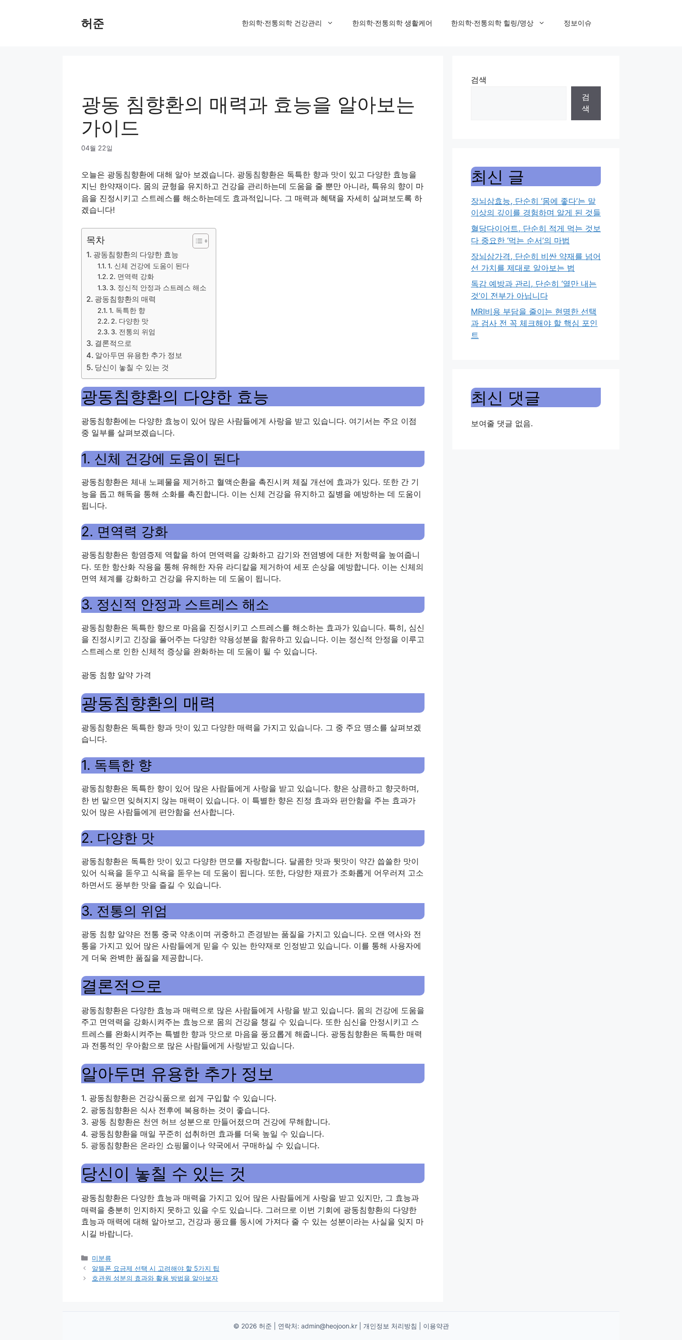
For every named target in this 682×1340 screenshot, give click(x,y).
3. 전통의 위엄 (133, 332)
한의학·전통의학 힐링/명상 (492, 23)
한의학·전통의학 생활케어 (392, 23)
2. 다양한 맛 (129, 321)
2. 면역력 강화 (131, 277)
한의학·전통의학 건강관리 (282, 23)
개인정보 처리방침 (390, 1326)
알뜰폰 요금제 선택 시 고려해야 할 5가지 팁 (155, 1268)
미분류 (101, 1258)
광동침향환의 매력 (125, 299)
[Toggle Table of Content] (196, 241)
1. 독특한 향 (127, 310)
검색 (479, 80)
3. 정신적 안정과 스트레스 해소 (157, 288)
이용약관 (436, 1326)
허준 (92, 23)
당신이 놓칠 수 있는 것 (132, 367)
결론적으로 (113, 343)
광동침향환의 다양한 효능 (136, 254)
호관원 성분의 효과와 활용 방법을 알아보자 (155, 1278)
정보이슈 (578, 23)
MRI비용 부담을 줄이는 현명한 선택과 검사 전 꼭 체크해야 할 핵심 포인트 (534, 323)
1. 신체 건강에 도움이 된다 (148, 266)
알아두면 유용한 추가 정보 (138, 355)
